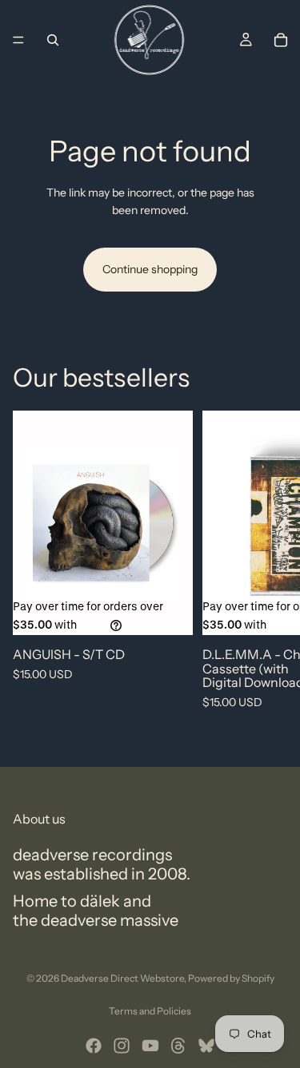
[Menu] (18, 40)
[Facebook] (93, 1045)
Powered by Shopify (231, 978)
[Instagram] (121, 1045)
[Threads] (178, 1045)
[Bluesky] (206, 1045)
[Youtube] (150, 1045)
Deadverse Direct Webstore (122, 978)
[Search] (52, 40)
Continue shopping (150, 269)
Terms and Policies (150, 1011)
